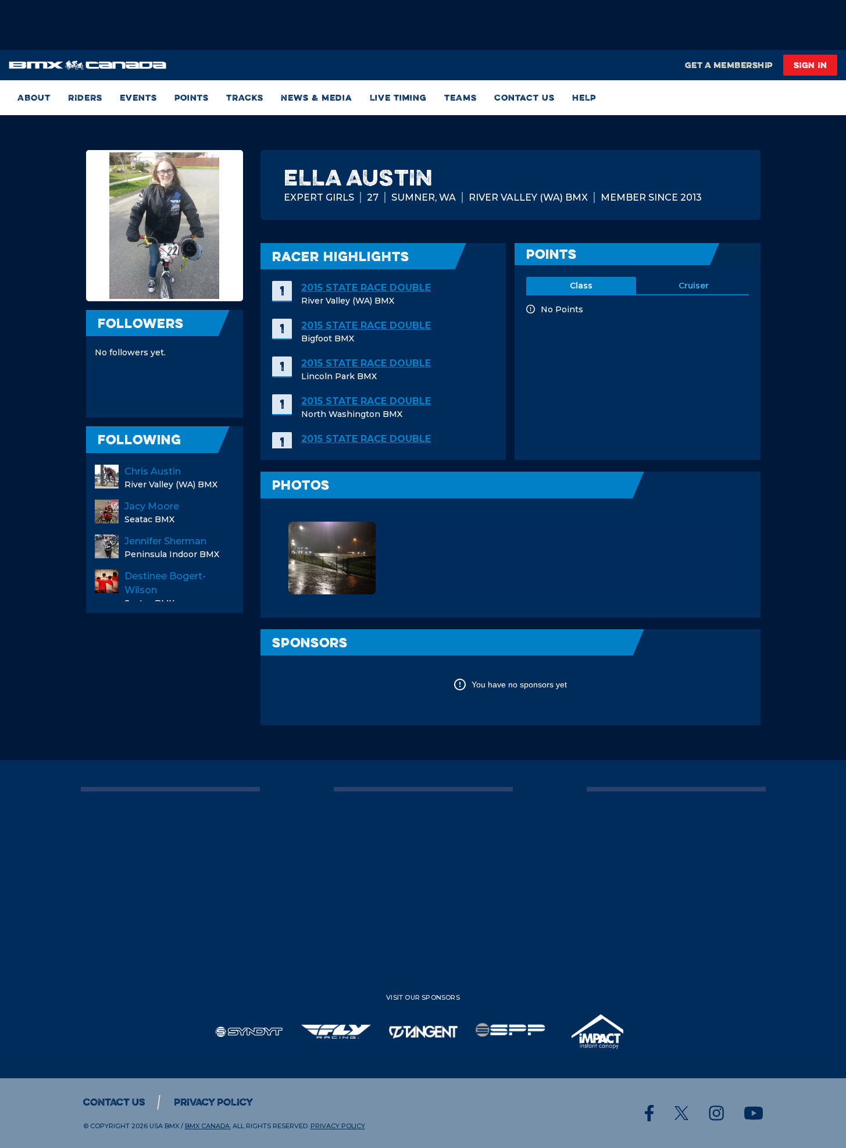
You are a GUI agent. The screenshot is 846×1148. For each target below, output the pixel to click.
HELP (584, 97)
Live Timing (398, 97)
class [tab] (581, 285)
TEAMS (460, 97)
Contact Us (524, 97)
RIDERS (85, 97)
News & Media (316, 97)
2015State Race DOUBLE (366, 287)
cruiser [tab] (694, 285)
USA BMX (164, 1126)
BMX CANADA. (208, 1126)
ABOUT (34, 97)
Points (191, 97)
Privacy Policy (213, 1102)
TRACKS (244, 97)
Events (138, 97)
